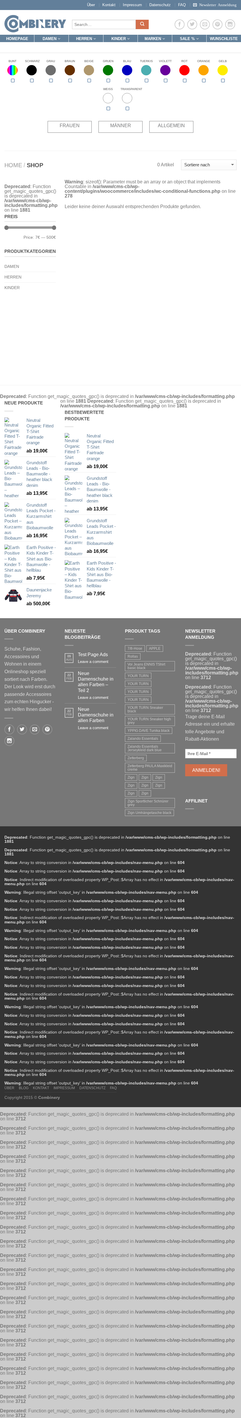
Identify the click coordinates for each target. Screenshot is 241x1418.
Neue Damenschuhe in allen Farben (95, 715)
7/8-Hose (135, 648)
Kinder (118, 39)
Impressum (132, 5)
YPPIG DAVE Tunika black (149, 731)
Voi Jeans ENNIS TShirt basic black (146, 666)
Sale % (187, 39)
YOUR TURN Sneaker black (145, 709)
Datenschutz (160, 5)
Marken (153, 39)
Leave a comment (93, 661)
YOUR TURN (138, 676)
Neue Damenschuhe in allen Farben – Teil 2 (95, 682)
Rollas (133, 656)
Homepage (17, 39)
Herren (84, 39)
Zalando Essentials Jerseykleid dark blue (145, 748)
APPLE (154, 648)
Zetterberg (136, 758)
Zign (131, 777)
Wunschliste (224, 39)
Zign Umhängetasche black (149, 813)
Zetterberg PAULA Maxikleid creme (150, 768)
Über (91, 5)
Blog (24, 1088)
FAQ (182, 5)
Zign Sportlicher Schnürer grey (148, 803)
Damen (49, 39)
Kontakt (109, 5)
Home (13, 165)
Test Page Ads (93, 654)
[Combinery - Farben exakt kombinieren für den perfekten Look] (35, 22)
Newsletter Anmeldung (218, 4)
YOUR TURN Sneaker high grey (149, 721)
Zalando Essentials (143, 739)
